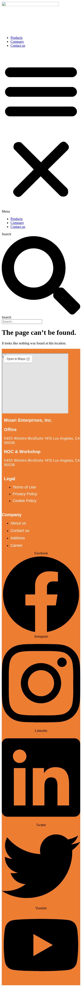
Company (17, 41)
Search (6, 234)
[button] (41, 132)
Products (16, 38)
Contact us (17, 45)
